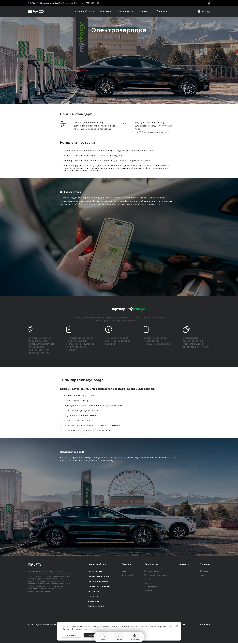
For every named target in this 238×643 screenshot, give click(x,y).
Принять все (94, 635)
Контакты (144, 11)
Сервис (147, 579)
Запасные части (151, 571)
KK (203, 11)
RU (208, 11)
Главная (117, 25)
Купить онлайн (128, 575)
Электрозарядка (119, 30)
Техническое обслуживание (156, 575)
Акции (124, 571)
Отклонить (71, 635)
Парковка (148, 591)
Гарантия (148, 583)
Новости (203, 575)
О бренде (204, 571)
